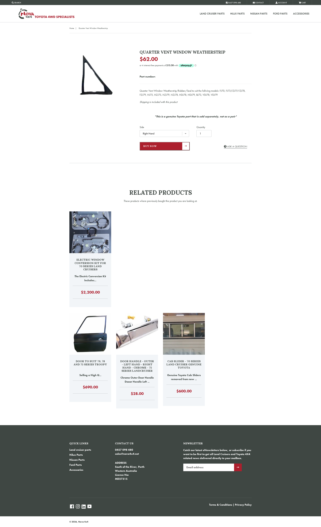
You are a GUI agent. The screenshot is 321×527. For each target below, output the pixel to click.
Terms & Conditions (220, 504)
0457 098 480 (124, 450)
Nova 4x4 (83, 521)
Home (71, 28)
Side (142, 127)
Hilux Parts (237, 13)
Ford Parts (280, 13)
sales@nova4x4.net (127, 454)
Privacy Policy (243, 504)
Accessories (301, 13)
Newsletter (193, 443)
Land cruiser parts (212, 13)
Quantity (200, 127)
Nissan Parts (258, 13)
